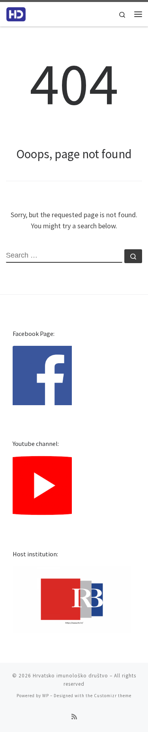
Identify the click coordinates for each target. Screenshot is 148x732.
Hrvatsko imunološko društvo (70, 675)
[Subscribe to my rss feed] (74, 717)
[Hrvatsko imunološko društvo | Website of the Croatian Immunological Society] (16, 13)
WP (45, 695)
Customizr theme (112, 695)
